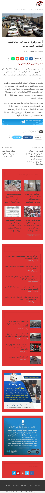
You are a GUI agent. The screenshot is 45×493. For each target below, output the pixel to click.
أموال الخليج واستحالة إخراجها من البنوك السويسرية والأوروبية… (17, 347)
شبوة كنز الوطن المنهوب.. (18, 357)
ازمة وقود (34, 131)
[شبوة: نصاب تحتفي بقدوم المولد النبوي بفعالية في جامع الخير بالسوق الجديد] (12, 185)
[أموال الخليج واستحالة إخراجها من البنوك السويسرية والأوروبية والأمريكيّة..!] (35, 347)
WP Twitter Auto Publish (13, 491)
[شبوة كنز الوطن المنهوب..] (35, 360)
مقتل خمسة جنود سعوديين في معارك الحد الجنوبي (9, 153)
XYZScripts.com (34, 491)
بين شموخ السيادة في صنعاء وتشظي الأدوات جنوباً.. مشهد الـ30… (17, 323)
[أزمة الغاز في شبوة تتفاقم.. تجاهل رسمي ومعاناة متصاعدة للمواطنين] (32, 185)
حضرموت (26, 131)
